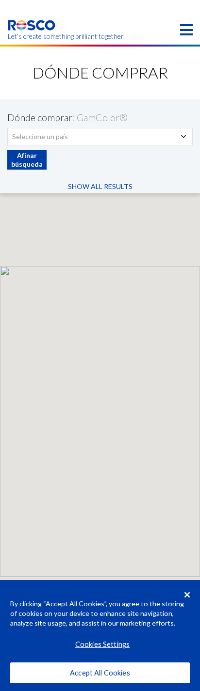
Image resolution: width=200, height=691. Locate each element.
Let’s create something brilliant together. (32, 36)
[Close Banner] (187, 594)
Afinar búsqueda (27, 159)
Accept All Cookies (100, 673)
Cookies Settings (102, 644)
